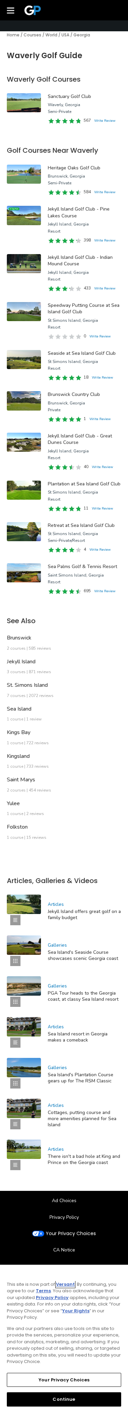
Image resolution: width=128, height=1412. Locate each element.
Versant (65, 1284)
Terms (43, 1291)
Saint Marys (21, 779)
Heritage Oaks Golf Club (74, 168)
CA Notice (64, 1250)
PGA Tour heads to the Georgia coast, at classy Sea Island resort (83, 996)
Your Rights (75, 1311)
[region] (64, 1338)
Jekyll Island (21, 661)
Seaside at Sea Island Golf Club (82, 353)
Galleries (57, 945)
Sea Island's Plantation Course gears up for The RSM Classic (80, 1078)
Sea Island (19, 709)
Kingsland (18, 756)
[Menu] (10, 10)
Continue (64, 1399)
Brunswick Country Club (74, 394)
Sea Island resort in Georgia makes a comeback (78, 1037)
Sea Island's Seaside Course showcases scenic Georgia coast (83, 955)
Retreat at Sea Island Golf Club (81, 525)
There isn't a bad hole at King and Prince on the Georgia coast (84, 1159)
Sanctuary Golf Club (69, 96)
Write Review (104, 120)
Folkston (17, 827)
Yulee (13, 803)
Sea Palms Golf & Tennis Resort (82, 566)
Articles (56, 904)
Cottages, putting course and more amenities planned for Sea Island (82, 1118)
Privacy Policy (64, 1217)
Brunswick (19, 638)
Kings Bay (18, 732)
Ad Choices (64, 1200)
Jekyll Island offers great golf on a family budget (84, 914)
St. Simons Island (27, 685)
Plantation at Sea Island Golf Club (84, 484)
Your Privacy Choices (71, 1233)
